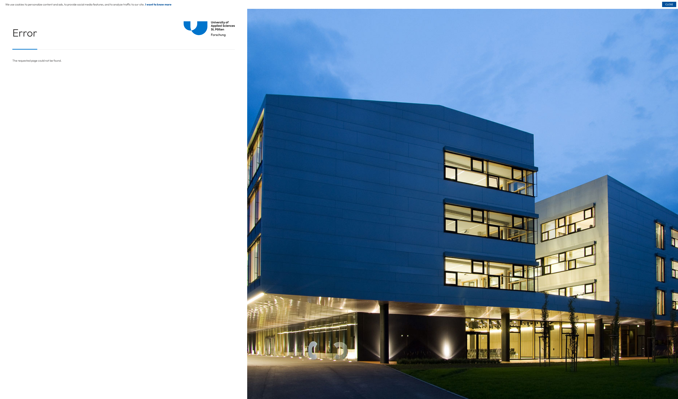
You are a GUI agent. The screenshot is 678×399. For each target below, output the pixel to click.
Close (669, 4)
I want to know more (158, 4)
